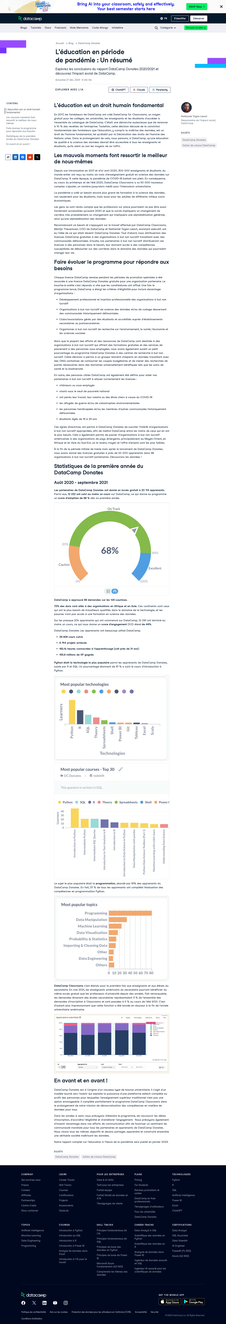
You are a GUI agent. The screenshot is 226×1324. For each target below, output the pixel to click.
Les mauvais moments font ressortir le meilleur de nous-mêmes (21, 120)
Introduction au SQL (70, 1235)
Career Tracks (67, 1180)
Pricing (138, 1180)
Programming (28, 1245)
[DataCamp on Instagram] (66, 1303)
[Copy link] (8, 157)
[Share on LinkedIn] (15, 157)
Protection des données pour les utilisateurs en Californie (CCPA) (101, 1312)
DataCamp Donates (89, 43)
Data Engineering (30, 1240)
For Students (141, 1185)
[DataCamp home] (44, 1295)
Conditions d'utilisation (31, 1318)
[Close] (221, 6)
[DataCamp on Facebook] (23, 1303)
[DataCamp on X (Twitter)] (34, 1303)
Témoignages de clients (110, 1203)
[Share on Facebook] (23, 157)
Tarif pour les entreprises (110, 1185)
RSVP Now (195, 6)
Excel (175, 1205)
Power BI (177, 1200)
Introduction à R (67, 1240)
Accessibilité (141, 1312)
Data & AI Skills (105, 1180)
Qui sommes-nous (31, 1180)
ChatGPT (177, 1210)
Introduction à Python (71, 1230)
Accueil (60, 43)
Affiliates (26, 1195)
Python (176, 1180)
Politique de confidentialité (33, 1312)
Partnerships (28, 1200)
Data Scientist (179, 1240)
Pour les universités (145, 1211)
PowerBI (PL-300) (181, 1251)
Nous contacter (29, 1210)
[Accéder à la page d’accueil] (30, 18)
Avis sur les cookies (59, 1312)
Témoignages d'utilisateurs (149, 1206)
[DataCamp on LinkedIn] (44, 1303)
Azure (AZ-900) (180, 1256)
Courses (63, 1190)
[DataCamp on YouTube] (55, 1303)
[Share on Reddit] (30, 157)
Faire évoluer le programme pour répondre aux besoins (21, 130)
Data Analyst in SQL (146, 1230)
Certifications (66, 1195)
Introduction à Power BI (72, 1245)
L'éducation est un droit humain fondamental (23, 111)
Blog (70, 43)
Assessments (66, 1205)
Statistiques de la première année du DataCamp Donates (22, 137)
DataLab (64, 1210)
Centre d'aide (28, 1205)
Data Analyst (179, 1230)
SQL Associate (180, 1235)
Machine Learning (31, 1235)
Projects (63, 1200)
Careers (25, 1190)
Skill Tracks (65, 1185)
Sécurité (154, 1312)
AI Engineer (178, 1245)
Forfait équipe (104, 1190)
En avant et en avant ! (18, 144)
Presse (25, 1185)
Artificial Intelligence (183, 1195)
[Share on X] (37, 157)
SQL (174, 1190)
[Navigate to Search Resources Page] (156, 28)
